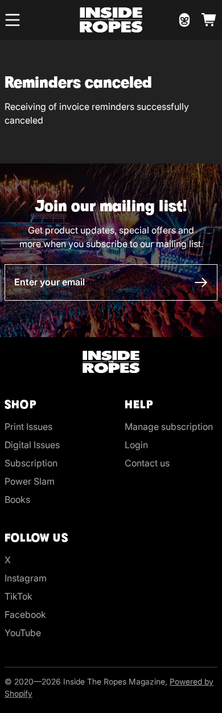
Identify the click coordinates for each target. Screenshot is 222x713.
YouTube (23, 632)
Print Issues (28, 426)
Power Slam (30, 481)
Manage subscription (169, 426)
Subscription (31, 463)
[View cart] (209, 20)
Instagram (26, 578)
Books (17, 499)
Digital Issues (32, 444)
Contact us (147, 463)
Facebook (25, 614)
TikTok (18, 596)
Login (136, 444)
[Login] (184, 20)
